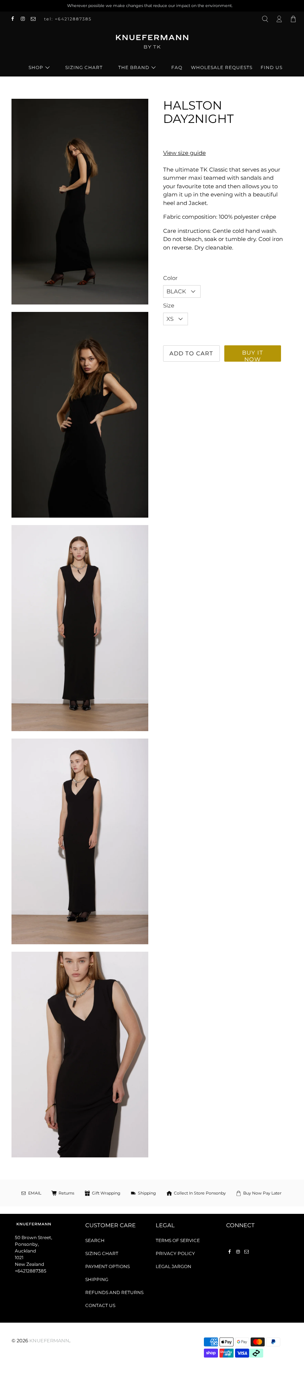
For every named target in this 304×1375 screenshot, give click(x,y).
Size (168, 305)
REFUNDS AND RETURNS (114, 1292)
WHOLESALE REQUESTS (221, 67)
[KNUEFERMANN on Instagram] (25, 19)
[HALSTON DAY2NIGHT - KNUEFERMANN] (80, 201)
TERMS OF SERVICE (178, 1240)
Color (170, 277)
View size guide (184, 152)
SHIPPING (96, 1279)
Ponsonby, (27, 1244)
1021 (19, 1257)
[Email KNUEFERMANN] (35, 19)
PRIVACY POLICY (175, 1253)
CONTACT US (100, 1305)
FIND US (271, 67)
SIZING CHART (84, 67)
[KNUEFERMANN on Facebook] (14, 19)
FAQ (176, 67)
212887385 (34, 1271)
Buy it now (252, 355)
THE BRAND (133, 67)
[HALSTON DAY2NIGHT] (80, 628)
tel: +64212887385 (68, 19)
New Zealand (29, 1264)
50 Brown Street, (33, 1237)
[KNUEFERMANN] (152, 44)
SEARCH (95, 1240)
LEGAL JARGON (173, 1266)
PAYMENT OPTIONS (107, 1266)
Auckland (25, 1251)
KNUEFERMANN (49, 1340)
